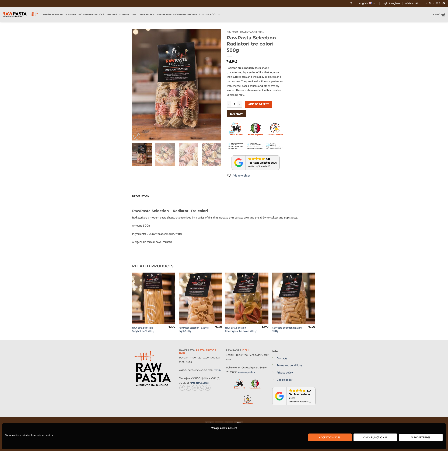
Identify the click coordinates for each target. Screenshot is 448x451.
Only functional (375, 437)
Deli (135, 14)
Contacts (282, 358)
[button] (391, 3)
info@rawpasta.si (200, 382)
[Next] (215, 84)
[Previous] (138, 84)
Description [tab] (140, 196)
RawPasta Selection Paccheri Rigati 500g (194, 329)
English (363, 3)
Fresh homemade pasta (59, 14)
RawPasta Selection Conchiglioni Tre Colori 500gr (241, 329)
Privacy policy (285, 372)
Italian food (208, 14)
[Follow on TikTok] (434, 3)
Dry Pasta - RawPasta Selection (245, 32)
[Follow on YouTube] (444, 3)
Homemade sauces (91, 14)
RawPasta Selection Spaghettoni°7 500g (143, 329)
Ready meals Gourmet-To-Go (177, 14)
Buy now (236, 113)
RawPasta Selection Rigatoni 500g (287, 329)
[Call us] (440, 3)
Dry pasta (147, 14)
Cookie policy (284, 379)
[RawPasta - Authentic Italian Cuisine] (20, 14)
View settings (421, 437)
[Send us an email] (437, 3)
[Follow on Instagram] (430, 3)
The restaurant (118, 14)
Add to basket (258, 104)
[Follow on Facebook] (427, 3)
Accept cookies (330, 437)
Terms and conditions (289, 365)
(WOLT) (217, 370)
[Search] (351, 3)
